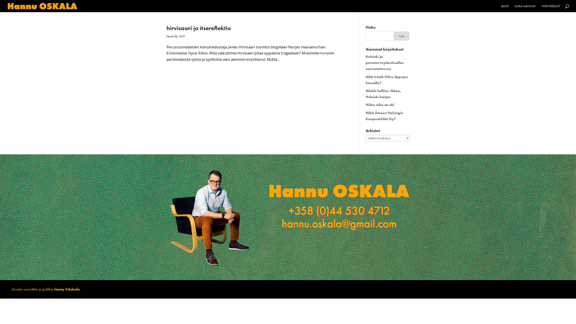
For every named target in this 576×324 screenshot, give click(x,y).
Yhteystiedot (550, 6)
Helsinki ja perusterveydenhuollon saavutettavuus (385, 62)
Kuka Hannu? (525, 6)
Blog (505, 6)
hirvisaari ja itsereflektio (198, 28)
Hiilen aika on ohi (380, 104)
